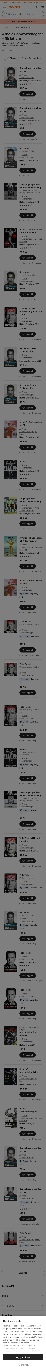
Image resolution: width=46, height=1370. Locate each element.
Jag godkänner (23, 1357)
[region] (23, 1343)
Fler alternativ (23, 1365)
